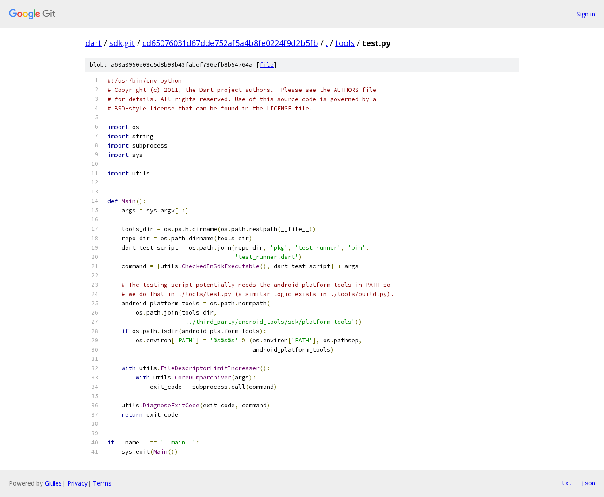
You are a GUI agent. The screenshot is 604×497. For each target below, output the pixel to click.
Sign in (586, 14)
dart (93, 43)
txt (567, 483)
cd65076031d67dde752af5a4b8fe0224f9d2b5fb (230, 43)
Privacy (77, 483)
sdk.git (122, 43)
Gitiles (53, 483)
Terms (102, 483)
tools (345, 43)
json (588, 483)
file (267, 64)
